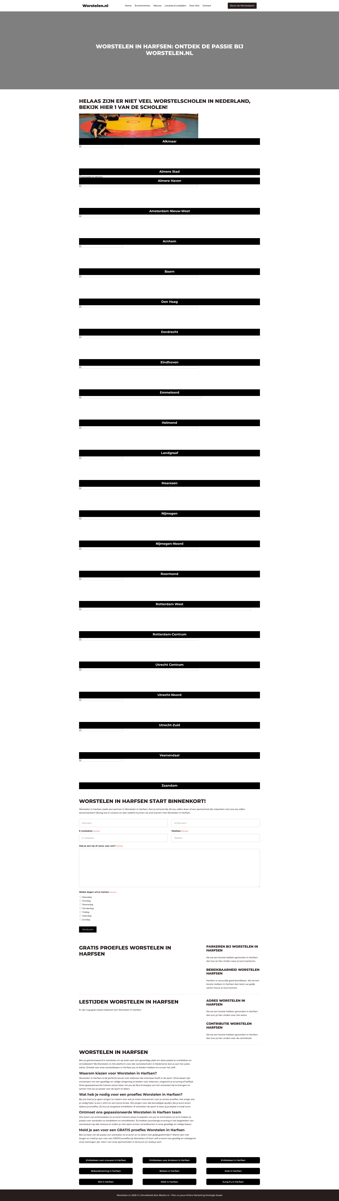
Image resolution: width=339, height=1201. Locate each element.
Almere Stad (169, 171)
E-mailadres (89, 831)
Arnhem (169, 241)
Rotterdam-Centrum (169, 634)
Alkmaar (169, 141)
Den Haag (169, 302)
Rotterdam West (169, 604)
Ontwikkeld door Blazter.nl (154, 1195)
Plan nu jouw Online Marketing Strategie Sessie (196, 1195)
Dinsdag (86, 901)
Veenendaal (169, 755)
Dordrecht (169, 332)
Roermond (169, 574)
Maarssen (170, 483)
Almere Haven (169, 181)
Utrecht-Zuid (169, 725)
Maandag (87, 897)
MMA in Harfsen (169, 1182)
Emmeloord (169, 392)
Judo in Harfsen (233, 1171)
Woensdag (87, 904)
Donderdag (88, 908)
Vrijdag (85, 912)
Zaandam (169, 785)
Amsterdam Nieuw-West (169, 211)
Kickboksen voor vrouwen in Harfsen (106, 1160)
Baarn (170, 271)
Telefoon (179, 831)
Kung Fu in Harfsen (233, 1182)
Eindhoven (169, 362)
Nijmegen (169, 513)
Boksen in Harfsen (169, 1171)
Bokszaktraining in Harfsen (106, 1171)
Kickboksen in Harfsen (233, 1160)
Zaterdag (86, 915)
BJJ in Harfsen (106, 1182)
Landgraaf (169, 453)
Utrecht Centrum (169, 665)
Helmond (169, 423)
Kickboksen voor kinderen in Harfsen (169, 1160)
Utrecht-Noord (169, 695)
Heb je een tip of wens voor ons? (101, 846)
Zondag (86, 919)
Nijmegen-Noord (169, 544)
